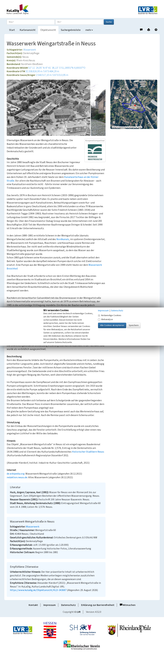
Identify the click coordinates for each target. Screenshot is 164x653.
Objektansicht (48, 30)
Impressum (49, 605)
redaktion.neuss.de (17, 477)
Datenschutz (68, 605)
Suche (109, 22)
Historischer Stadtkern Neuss (88, 452)
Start (12, 30)
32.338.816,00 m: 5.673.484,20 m (42, 71)
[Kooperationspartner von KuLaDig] (95, 152)
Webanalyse (107, 319)
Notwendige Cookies (111, 315)
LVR (79, 612)
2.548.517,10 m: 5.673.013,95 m (52, 75)
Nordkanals (62, 239)
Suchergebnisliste (71, 30)
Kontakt (33, 605)
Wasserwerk (29, 49)
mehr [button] (88, 30)
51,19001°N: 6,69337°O (73, 68)
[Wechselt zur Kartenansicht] (133, 104)
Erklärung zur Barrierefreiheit (97, 605)
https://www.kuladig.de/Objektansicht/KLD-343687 (38, 590)
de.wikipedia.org (16, 473)
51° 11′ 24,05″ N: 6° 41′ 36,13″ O (44, 68)
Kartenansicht (28, 30)
